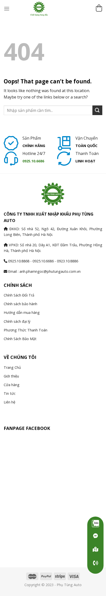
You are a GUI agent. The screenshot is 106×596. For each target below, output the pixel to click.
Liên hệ (9, 402)
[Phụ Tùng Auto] (95, 549)
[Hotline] (95, 563)
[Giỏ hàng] (98, 8)
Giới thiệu (11, 376)
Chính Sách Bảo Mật (20, 338)
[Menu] (7, 8)
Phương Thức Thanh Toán (25, 330)
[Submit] (97, 110)
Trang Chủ (12, 367)
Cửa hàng (11, 384)
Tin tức (10, 393)
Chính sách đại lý (17, 321)
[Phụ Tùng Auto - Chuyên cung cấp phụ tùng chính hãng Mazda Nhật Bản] (53, 8)
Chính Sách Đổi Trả (19, 295)
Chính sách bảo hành (20, 303)
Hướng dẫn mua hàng (22, 312)
